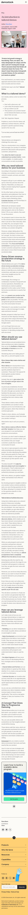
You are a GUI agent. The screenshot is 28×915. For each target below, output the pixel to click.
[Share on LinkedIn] (14, 806)
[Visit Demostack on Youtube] (13, 878)
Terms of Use (15, 892)
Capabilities (6, 859)
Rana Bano (9, 24)
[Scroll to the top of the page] (14, 837)
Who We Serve (7, 850)
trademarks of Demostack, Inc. (10, 904)
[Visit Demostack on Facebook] (6, 878)
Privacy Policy (5, 892)
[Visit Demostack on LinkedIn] (2, 878)
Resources (5, 855)
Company (5, 864)
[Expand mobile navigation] (26, 2)
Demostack (5, 741)
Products (5, 845)
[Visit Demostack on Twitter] (10, 878)
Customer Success (7, 200)
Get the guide (14, 799)
